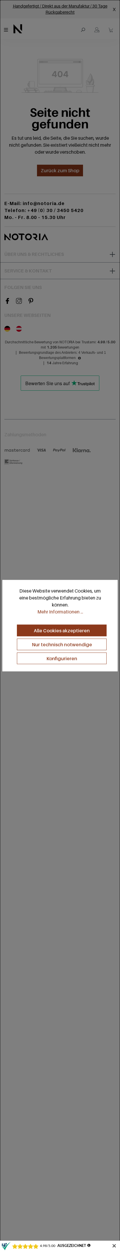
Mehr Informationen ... (60, 612)
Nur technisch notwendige (62, 644)
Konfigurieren (61, 658)
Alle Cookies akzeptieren (62, 630)
